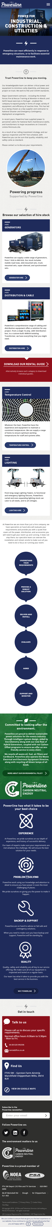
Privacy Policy (25, 1202)
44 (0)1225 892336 (16, 1045)
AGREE (26, 668)
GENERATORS (13, 227)
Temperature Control (18, 394)
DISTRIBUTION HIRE (17, 348)
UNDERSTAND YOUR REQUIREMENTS (26, 562)
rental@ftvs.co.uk (16, 1050)
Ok (28, 1224)
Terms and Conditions (10, 1202)
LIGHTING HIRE (15, 510)
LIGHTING (11, 462)
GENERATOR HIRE (16, 278)
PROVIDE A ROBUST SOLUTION (26, 589)
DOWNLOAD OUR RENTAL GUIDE (24, 364)
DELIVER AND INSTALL (26, 615)
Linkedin (15, 1133)
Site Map (5, 1205)
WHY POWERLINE (25, 991)
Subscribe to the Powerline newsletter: (12, 1108)
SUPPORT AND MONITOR (26, 694)
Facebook (24, 1133)
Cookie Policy (37, 1202)
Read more (38, 1224)
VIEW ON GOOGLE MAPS (23, 1089)
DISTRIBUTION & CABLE (19, 295)
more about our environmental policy (25, 773)
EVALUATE (26, 642)
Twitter (6, 1133)
